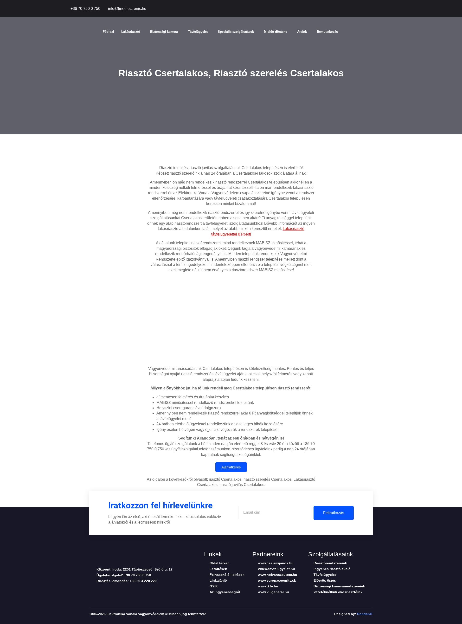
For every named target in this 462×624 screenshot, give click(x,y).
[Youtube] (383, 9)
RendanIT (365, 614)
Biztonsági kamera (164, 31)
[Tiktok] (373, 9)
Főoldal (108, 31)
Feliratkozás (333, 513)
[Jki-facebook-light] (91, 591)
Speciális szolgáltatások (236, 31)
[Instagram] (394, 9)
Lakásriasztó (130, 31)
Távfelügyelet (198, 31)
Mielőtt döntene (275, 31)
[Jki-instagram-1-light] (129, 591)
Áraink (302, 31)
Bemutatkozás (327, 31)
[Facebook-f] (362, 9)
